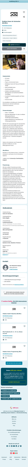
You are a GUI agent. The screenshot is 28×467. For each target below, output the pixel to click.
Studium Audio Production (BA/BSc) (12, 313)
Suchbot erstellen (14, 382)
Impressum (4, 457)
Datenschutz (17, 457)
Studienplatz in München (9, 390)
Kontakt (24, 459)
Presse (4, 459)
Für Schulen (14, 436)
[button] (14, 45)
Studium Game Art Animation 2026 (11, 398)
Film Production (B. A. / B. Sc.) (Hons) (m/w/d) (12, 332)
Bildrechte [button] (24, 457)
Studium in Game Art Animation (10, 393)
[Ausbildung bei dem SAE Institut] (14, 15)
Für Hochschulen (14, 434)
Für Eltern (14, 438)
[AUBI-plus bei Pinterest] (12, 446)
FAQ (14, 425)
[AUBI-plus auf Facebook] (7, 446)
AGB (10, 457)
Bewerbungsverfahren (19, 284)
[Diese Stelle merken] (24, 12)
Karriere (14, 421)
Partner (14, 423)
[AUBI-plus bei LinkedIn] (16, 446)
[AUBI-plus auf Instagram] (9, 446)
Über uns (14, 419)
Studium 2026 (5, 396)
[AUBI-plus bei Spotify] (21, 446)
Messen (17, 459)
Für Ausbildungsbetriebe (14, 432)
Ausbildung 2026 (13, 1)
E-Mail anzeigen (14, 269)
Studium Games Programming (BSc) (12, 351)
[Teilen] (24, 17)
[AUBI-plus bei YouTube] (14, 446)
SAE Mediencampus (7, 25)
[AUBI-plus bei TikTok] (18, 446)
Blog (11, 459)
